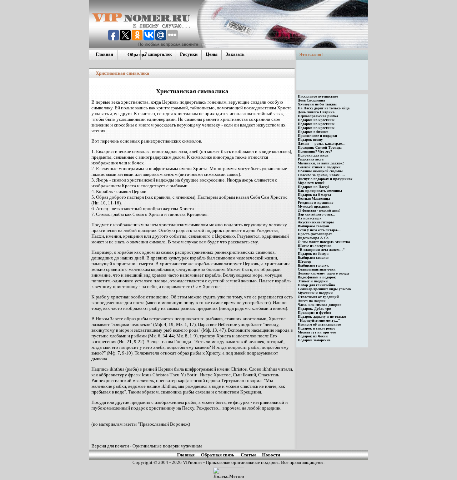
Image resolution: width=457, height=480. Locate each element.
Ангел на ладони (312, 301)
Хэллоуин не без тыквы (317, 104)
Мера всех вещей (311, 183)
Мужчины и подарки (315, 293)
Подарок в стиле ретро (316, 328)
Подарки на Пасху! (313, 187)
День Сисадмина (311, 100)
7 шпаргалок (158, 54)
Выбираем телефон (313, 226)
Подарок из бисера (313, 254)
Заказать (235, 54)
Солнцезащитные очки (317, 269)
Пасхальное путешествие (318, 96)
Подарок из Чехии (313, 336)
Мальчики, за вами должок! (321, 163)
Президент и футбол (314, 313)
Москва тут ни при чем (317, 332)
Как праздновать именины (320, 191)
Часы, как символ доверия (319, 305)
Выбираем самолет (313, 257)
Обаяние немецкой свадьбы (320, 171)
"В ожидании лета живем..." (321, 250)
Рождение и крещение (315, 202)
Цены (211, 54)
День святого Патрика (316, 112)
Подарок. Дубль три (314, 309)
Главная (104, 54)
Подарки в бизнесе (313, 132)
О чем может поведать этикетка (324, 242)
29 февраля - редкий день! (319, 210)
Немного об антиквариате (319, 324)
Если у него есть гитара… (319, 230)
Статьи (248, 454)
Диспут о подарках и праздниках (325, 179)
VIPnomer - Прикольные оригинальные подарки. (230, 462)
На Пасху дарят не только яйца (324, 108)
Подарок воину (310, 140)
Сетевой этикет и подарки (319, 167)
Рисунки (188, 54)
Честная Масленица (314, 199)
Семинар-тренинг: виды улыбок (324, 289)
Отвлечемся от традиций (318, 297)
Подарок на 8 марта (314, 195)
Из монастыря (309, 218)
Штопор (304, 261)
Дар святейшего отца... (316, 214)
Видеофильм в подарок (317, 277)
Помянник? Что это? (315, 151)
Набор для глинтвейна (316, 285)
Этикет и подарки (313, 281)
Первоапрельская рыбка (318, 116)
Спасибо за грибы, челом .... (321, 175)
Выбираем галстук (313, 265)
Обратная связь (217, 454)
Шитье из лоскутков (314, 246)
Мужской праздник (314, 206)
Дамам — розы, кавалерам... (322, 143)
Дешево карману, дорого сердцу (324, 273)
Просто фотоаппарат (315, 234)
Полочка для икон (313, 155)
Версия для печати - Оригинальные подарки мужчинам (146, 446)
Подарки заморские (314, 340)
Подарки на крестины (316, 120)
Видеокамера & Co (313, 238)
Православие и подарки (317, 136)
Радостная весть (310, 159)
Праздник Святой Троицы (320, 147)
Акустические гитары (316, 222)
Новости (271, 454)
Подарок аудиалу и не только (322, 316)
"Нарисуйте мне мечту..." (319, 320)
